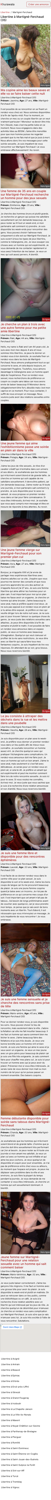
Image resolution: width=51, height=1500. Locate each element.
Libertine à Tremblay (11, 1481)
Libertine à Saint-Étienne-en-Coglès (19, 1453)
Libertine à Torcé (9, 1476)
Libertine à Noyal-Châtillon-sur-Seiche (20, 1426)
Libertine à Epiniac (10, 1375)
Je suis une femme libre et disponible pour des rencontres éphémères (23, 856)
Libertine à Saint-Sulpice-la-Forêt (18, 1465)
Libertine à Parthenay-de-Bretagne (19, 1431)
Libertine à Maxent (10, 1420)
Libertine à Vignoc (10, 1487)
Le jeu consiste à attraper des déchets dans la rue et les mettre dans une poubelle (24, 719)
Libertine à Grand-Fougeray (15, 1398)
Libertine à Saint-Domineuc (15, 1448)
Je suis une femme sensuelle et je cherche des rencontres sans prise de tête (25, 1002)
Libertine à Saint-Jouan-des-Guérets (19, 1459)
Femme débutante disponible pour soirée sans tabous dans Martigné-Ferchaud (25, 1122)
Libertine (5, 12)
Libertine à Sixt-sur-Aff (12, 1470)
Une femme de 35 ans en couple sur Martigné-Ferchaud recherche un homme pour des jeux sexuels (25, 194)
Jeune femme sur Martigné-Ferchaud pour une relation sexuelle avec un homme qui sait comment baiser (23, 1262)
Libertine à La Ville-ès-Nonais (16, 1414)
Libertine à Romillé (10, 1442)
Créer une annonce (38, 4)
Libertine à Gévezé (10, 1392)
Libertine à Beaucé (10, 1370)
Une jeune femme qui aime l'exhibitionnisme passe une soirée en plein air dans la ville (25, 447)
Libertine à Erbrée (10, 1381)
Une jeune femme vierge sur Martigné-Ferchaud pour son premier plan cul (21, 553)
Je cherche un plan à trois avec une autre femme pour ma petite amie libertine (23, 327)
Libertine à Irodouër (11, 1403)
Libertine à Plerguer (11, 1437)
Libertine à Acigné (10, 1358)
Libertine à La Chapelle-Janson (16, 1409)
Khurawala (7, 4)
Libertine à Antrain (10, 1364)
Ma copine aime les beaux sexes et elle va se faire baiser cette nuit (25, 91)
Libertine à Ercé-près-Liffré (15, 1386)
